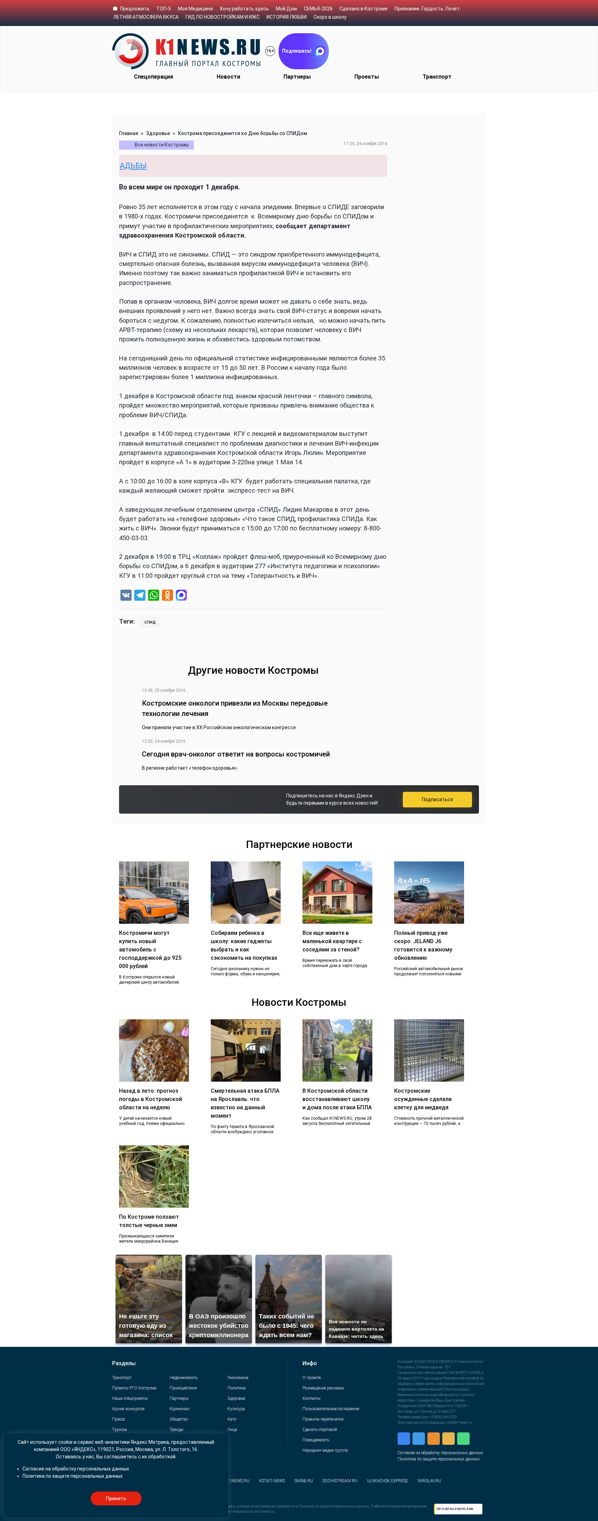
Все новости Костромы (162, 144)
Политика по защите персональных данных (439, 1459)
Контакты (311, 1398)
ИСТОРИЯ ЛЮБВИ (286, 17)
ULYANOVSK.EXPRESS (387, 1480)
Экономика (237, 1377)
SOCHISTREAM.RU (340, 1480)
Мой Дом (286, 8)
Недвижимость (184, 1377)
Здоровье (158, 133)
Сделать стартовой (319, 1429)
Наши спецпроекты (130, 1398)
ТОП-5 (163, 8)
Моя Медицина (195, 8)
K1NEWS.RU (238, 1480)
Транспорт (437, 76)
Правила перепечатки (323, 1419)
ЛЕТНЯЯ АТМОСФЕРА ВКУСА (146, 17)
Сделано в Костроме (363, 8)
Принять (116, 1498)
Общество (179, 1419)
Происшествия (183, 1388)
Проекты (366, 76)
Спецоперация (153, 76)
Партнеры (297, 76)
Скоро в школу (330, 17)
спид (150, 622)
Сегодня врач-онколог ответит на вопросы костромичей (236, 754)
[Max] (181, 596)
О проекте (311, 1377)
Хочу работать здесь (244, 8)
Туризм (119, 1429)
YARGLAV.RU (429, 1480)
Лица (232, 1429)
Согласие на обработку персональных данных (440, 1452)
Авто (231, 1419)
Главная (128, 133)
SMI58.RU (304, 1480)
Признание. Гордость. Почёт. (428, 8)
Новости (228, 76)
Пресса (118, 1419)
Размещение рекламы (323, 1388)
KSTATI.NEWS (272, 1480)
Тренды (176, 1429)
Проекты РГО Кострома (134, 1388)
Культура (236, 1408)
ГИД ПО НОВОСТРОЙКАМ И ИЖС (222, 17)
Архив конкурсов (128, 1408)
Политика (236, 1388)
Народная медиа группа (325, 1450)
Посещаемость (315, 1440)
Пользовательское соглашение (330, 1408)
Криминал (180, 1408)
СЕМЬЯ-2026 (318, 8)
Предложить (135, 8)
